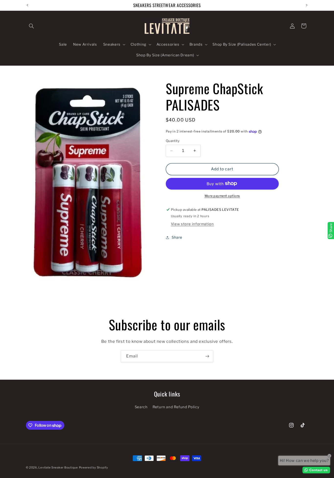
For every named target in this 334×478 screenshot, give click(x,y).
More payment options (222, 195)
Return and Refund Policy (176, 407)
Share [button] (177, 237)
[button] (31, 25)
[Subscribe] (207, 356)
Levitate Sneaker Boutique (58, 467)
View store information (192, 224)
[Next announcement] (306, 5)
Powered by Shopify (93, 467)
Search (141, 407)
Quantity (172, 141)
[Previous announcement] (27, 5)
